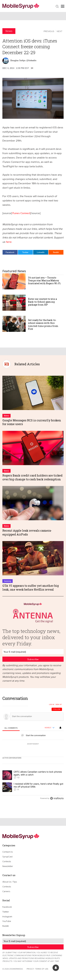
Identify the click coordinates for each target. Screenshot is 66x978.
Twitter (25, 252)
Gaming (7, 581)
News (8, 31)
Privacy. (31, 968)
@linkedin (31, 60)
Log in (51, 704)
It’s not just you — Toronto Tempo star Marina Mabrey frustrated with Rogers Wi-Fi (44, 280)
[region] (33, 749)
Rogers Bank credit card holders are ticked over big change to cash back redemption (32, 477)
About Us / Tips (9, 881)
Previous (49, 31)
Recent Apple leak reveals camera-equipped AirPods (27, 532)
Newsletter (7, 866)
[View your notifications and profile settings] (60, 728)
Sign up (59, 704)
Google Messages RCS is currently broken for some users (31, 422)
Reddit (56, 252)
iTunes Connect (21, 213)
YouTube (6, 921)
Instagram (7, 916)
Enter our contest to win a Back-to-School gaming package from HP (42, 301)
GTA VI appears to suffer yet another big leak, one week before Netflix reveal (30, 587)
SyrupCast (7, 856)
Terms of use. (42, 968)
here (8, 242)
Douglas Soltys (17, 60)
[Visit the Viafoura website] (57, 798)
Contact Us (7, 851)
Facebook (10, 252)
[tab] (11, 728)
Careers (6, 891)
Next (59, 31)
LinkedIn (41, 252)
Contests (6, 861)
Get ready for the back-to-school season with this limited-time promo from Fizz (43, 324)
